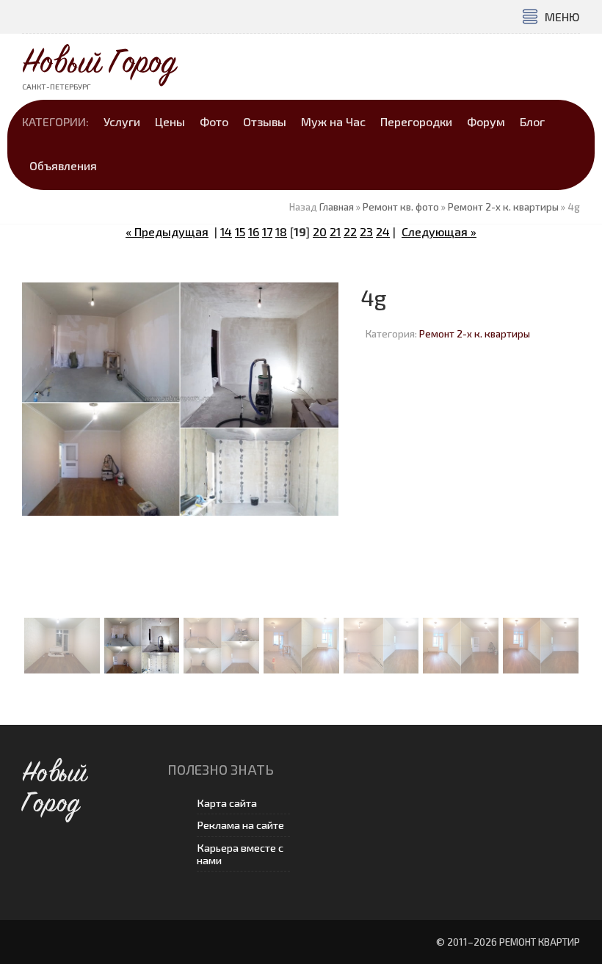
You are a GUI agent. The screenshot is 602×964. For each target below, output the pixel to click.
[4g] (180, 399)
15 (240, 231)
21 (335, 231)
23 (366, 231)
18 (281, 231)
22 (350, 231)
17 (267, 231)
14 (226, 231)
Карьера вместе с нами (240, 853)
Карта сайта (227, 803)
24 (383, 231)
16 (253, 231)
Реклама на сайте (240, 825)
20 (320, 231)
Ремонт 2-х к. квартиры (474, 334)
